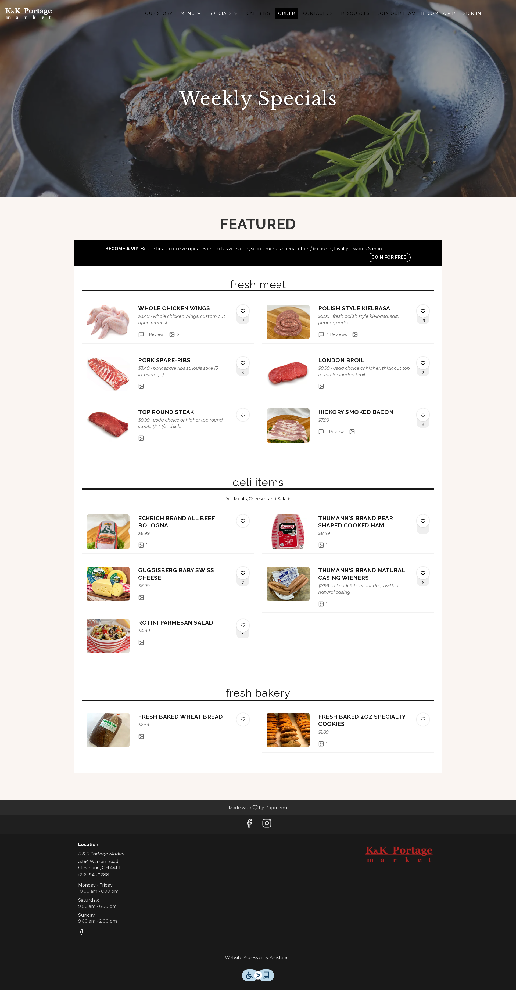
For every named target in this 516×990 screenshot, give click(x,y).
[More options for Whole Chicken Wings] (242, 311)
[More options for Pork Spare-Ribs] (242, 363)
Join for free (389, 257)
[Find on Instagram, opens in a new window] (267, 824)
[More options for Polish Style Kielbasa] (423, 311)
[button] (191, 13)
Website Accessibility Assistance (258, 957)
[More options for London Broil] (423, 363)
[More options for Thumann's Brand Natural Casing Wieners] (423, 573)
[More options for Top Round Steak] (242, 414)
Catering (258, 13)
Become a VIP (438, 13)
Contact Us (318, 13)
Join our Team (397, 13)
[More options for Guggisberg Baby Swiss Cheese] (242, 573)
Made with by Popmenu (145, 807)
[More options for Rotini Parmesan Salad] (242, 625)
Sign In (472, 13)
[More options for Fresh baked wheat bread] (242, 719)
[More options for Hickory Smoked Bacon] (423, 414)
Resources (355, 13)
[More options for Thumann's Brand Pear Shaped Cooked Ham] (423, 520)
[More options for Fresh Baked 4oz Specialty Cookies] (423, 719)
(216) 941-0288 (93, 874)
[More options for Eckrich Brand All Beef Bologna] (242, 520)
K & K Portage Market (399, 854)
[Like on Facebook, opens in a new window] (249, 824)
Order (286, 13)
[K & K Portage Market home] (28, 13)
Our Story (158, 13)
